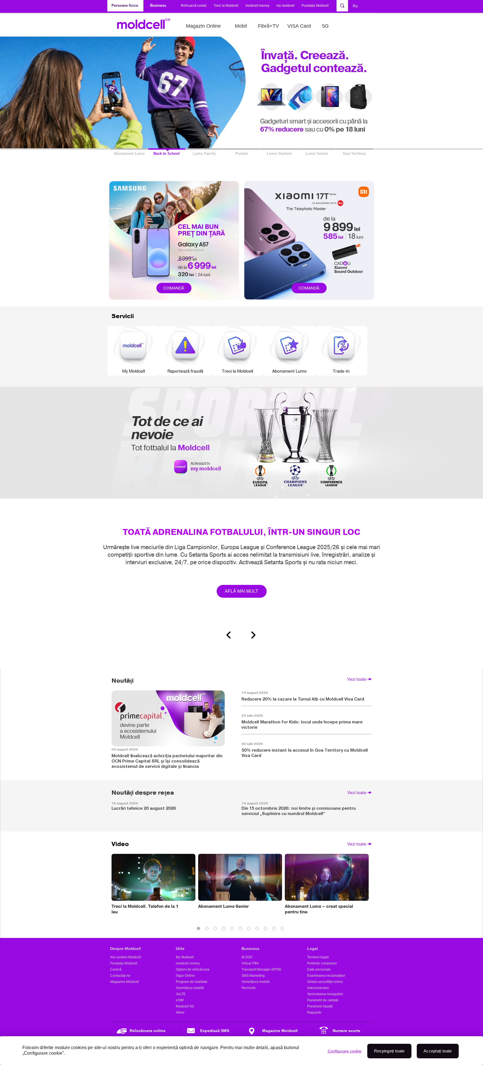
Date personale (319, 969)
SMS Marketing (253, 976)
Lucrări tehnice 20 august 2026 (144, 808)
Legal (312, 948)
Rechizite (249, 988)
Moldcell (146, 26)
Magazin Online (203, 26)
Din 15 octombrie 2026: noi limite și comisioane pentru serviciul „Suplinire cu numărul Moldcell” (299, 811)
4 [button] (225, 929)
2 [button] (208, 929)
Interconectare (318, 988)
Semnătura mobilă (190, 988)
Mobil (241, 26)
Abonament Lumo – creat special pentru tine (319, 909)
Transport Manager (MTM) (261, 969)
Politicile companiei (322, 963)
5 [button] (233, 929)
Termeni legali (318, 957)
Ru (355, 6)
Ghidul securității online (325, 982)
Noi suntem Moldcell (125, 957)
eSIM (180, 1000)
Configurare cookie (344, 1051)
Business (250, 948)
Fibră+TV (268, 26)
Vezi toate (356, 679)
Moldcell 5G (185, 1006)
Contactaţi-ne (120, 976)
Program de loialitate (191, 982)
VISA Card (299, 26)
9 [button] (266, 929)
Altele (180, 1012)
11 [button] (283, 929)
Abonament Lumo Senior (223, 906)
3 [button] (216, 929)
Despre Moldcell (125, 948)
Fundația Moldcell (315, 6)
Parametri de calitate (322, 1000)
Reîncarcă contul (194, 6)
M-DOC (247, 957)
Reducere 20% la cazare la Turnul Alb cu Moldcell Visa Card (303, 699)
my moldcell (285, 6)
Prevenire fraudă (320, 1006)
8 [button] (258, 929)
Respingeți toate (389, 1051)
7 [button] (250, 929)
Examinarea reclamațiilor (326, 976)
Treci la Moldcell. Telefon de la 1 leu (145, 909)
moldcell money (257, 6)
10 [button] (275, 929)
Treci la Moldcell (226, 6)
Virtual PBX (250, 963)
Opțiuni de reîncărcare (193, 969)
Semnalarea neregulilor (325, 994)
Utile (180, 948)
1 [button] (199, 929)
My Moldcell (185, 957)
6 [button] (241, 929)
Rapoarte (314, 1012)
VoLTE (181, 994)
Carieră (116, 969)
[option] (241, 510)
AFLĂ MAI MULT (242, 591)
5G (325, 26)
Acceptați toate (437, 1051)
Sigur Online (185, 976)
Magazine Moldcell (124, 982)
